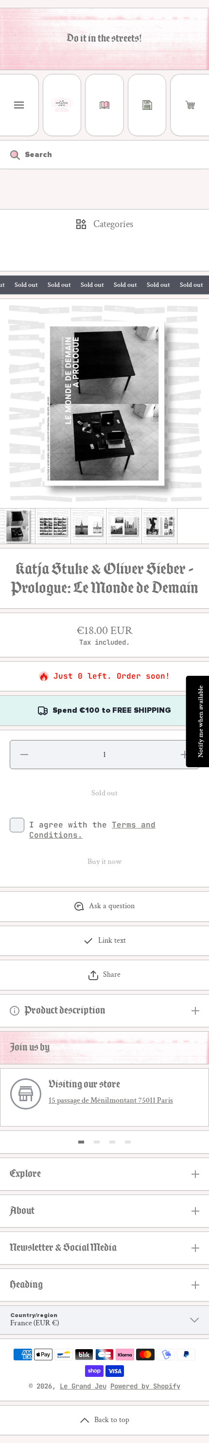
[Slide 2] (97, 1142)
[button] (190, 105)
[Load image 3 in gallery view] (88, 526)
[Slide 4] (128, 1142)
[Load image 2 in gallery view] (52, 526)
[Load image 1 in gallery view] (17, 526)
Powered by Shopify (145, 1386)
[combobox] (104, 154)
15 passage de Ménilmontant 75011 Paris (111, 1100)
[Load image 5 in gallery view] (159, 526)
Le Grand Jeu (83, 1386)
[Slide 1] (81, 1142)
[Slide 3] (112, 1142)
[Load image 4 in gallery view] (123, 526)
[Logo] (62, 105)
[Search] (10, 154)
